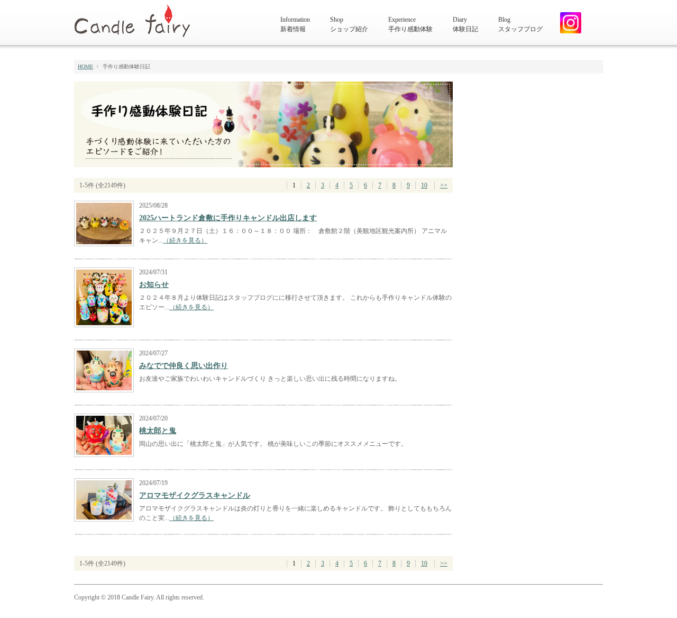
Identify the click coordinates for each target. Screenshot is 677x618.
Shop (349, 24)
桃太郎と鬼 (157, 431)
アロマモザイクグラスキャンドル (194, 495)
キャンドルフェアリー (137, 21)
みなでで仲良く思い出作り (183, 366)
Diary (465, 24)
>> (443, 185)
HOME (85, 66)
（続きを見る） (185, 240)
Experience (410, 24)
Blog (520, 24)
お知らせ (154, 285)
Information (295, 24)
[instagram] (566, 22)
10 (424, 185)
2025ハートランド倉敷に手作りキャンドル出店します (228, 218)
